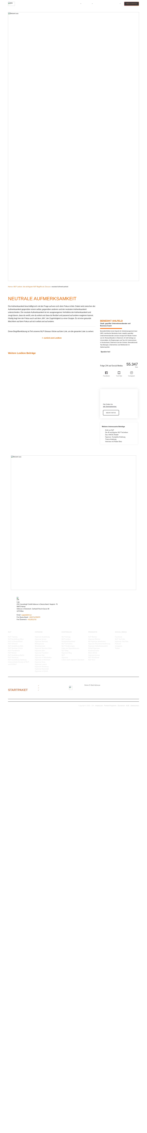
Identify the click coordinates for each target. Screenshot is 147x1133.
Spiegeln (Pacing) (16, 960)
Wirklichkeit (14, 1090)
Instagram (118, 646)
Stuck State (14, 976)
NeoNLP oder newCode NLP (19, 779)
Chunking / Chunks (16, 464)
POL (11, 857)
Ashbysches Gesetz (17, 404)
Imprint (12, 640)
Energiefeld (14, 516)
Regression (14, 917)
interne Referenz (15, 660)
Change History (15, 459)
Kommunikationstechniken (19, 681)
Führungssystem (15, 564)
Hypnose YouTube (121, 641)
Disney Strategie (15, 489)
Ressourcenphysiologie (17, 926)
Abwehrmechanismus (17, 365)
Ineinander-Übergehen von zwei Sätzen (23, 647)
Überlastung (14, 1100)
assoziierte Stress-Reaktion (19, 409)
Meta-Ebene (14, 740)
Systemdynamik (15, 997)
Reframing (13, 914)
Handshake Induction (17, 603)
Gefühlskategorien (16, 571)
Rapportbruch (14, 896)
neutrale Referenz (16, 809)
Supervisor (13, 985)
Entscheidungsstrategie (18, 521)
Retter (12, 928)
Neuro (12, 784)
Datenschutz (135, 705)
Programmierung (15, 882)
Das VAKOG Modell (111, 435)
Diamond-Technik (16, 482)
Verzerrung (13, 1061)
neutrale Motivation (16, 804)
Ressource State (15, 921)
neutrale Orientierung (17, 807)
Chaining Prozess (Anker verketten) (22, 457)
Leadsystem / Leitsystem (18, 711)
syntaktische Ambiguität (18, 990)
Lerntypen (13, 717)
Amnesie (13, 379)
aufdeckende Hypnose (17, 413)
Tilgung (12, 1010)
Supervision (14, 983)
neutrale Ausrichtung (17, 800)
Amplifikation (14, 381)
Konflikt (12, 690)
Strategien (13, 967)
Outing (12, 846)
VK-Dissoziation (15, 1065)
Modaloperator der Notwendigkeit (21, 766)
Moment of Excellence (17, 772)
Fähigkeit (13, 566)
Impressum (99, 705)
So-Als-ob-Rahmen (16, 955)
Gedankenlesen (15, 569)
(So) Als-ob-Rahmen (16, 361)
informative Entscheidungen (19, 649)
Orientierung (14, 841)
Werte (12, 1084)
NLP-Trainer (14, 825)
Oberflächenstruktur (16, 834)
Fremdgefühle (14, 553)
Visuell (12, 1063)
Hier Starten (131, 4)
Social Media (121, 632)
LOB (11, 722)
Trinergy (13, 1024)
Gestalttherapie (15, 582)
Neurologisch (14, 788)
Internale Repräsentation (18, 658)
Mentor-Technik (15, 736)
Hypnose (13, 624)
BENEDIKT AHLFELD (111, 321)
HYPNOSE (87, 4)
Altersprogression (16, 372)
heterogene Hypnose (17, 605)
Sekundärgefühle (15, 937)
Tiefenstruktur (14, 1008)
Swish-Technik (15, 988)
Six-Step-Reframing (16, 951)
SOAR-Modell (14, 958)
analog (12, 386)
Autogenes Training (16, 431)
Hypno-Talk (14, 612)
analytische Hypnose (17, 390)
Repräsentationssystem (18, 919)
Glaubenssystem (15, 589)
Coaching (13, 466)
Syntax (12, 992)
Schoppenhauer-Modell (17, 935)
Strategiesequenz (16, 969)
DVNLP (12, 505)
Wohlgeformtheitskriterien (18, 1093)
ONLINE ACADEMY (101, 4)
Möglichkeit (14, 777)
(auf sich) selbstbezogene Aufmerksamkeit (24, 358)
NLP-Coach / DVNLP (17, 818)
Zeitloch (12, 1109)
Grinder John (14, 596)
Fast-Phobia (14, 532)
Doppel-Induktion (15, 496)
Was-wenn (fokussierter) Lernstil (20, 1079)
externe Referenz (15, 525)
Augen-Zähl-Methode (17, 418)
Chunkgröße (14, 461)
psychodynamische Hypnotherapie (21, 887)
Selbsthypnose (15, 939)
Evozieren (13, 523)
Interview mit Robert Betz (113, 441)
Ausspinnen (14, 429)
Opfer (12, 839)
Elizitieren (13, 512)
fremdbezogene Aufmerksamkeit (21, 550)
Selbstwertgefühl (15, 942)
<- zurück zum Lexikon (52, 338)
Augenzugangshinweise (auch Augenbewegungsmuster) (28, 422)
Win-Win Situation (16, 1088)
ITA (11, 669)
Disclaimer (121, 705)
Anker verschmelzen (17, 397)
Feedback (13, 534)
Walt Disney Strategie (17, 1072)
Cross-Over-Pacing (16, 473)
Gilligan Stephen (15, 585)
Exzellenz (13, 528)
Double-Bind (14, 498)
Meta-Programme (16, 745)
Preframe (13, 871)
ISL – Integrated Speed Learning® (21, 667)
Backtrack (13, 441)
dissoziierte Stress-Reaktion (19, 493)
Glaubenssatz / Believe (18, 587)
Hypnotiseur (14, 633)
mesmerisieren (15, 738)
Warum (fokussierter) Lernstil (19, 1074)
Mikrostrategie (15, 752)
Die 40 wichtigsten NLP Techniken (116, 432)
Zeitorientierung (15, 1111)
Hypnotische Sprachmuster (19, 631)
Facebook (118, 637)
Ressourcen (14, 923)
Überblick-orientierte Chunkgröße (21, 1097)
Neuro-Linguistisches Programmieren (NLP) (24, 786)
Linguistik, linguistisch (17, 720)
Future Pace (14, 560)
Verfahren (13, 1047)
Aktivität (13, 370)
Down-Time (14, 500)
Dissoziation (14, 491)
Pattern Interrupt (15, 852)
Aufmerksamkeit (15, 415)
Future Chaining (15, 557)
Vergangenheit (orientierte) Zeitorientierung (24, 1049)
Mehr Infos (111, 412)
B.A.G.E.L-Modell (16, 438)
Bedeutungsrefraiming (17, 445)
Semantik (13, 944)
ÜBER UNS (115, 4)
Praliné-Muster (15, 866)
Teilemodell (14, 1004)
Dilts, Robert (14, 484)
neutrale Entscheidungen (18, 802)
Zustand (13, 1118)
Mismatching (14, 756)
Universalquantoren (16, 1036)
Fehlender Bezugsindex (18, 539)
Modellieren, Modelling (17, 770)
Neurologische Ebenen (17, 791)
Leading (12, 708)
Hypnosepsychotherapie (18, 626)
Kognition (13, 679)
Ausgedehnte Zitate (16, 425)
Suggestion (14, 981)
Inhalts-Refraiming (16, 651)
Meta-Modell (14, 743)
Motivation (13, 775)
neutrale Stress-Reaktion (18, 811)
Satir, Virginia (14, 933)
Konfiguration (14, 688)
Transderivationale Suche (18, 1017)
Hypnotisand (14, 628)
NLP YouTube (120, 639)
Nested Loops (14, 782)
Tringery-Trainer (15, 1026)
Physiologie (14, 855)
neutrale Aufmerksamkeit (18, 798)
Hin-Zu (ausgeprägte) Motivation (20, 608)
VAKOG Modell (15, 1042)
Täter (12, 1029)
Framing (13, 548)
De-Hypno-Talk (15, 477)
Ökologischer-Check (17, 1120)
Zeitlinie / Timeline (16, 1106)
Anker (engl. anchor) (17, 393)
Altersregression (15, 374)
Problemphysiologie (16, 880)
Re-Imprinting (14, 898)
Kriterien (13, 697)
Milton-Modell (14, 754)
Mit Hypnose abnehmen (97, 641)
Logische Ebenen (16, 724)
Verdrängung (14, 1045)
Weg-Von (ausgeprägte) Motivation (21, 1081)
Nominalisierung (15, 827)
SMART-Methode (15, 953)
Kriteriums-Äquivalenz (17, 699)
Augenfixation (14, 420)
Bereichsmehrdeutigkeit (18, 447)
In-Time (12, 642)
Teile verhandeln (15, 1001)
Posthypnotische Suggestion (19, 862)
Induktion (13, 644)
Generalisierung (15, 578)
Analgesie (13, 383)
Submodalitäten (15, 978)
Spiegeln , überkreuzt (17, 962)
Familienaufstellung (16, 530)
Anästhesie (14, 402)
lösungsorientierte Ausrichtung (20, 727)
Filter (11, 541)
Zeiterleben (13, 1102)
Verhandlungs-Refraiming (18, 1054)
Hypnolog (13, 621)
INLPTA (12, 653)
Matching (13, 731)
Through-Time (14, 1006)
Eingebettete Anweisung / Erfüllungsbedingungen (26, 507)
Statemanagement (16, 965)
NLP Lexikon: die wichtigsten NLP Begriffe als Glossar (32, 287)
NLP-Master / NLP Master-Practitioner (22, 820)
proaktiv (12, 875)
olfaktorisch (14, 836)
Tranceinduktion (15, 1015)
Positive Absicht (15, 859)
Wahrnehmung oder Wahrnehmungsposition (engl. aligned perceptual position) (36, 1068)
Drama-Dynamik (15, 502)
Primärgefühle (14, 873)
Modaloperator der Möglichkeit (20, 763)
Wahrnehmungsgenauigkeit (19, 1070)
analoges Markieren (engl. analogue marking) (25, 388)
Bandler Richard (15, 443)
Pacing (12, 848)
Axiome (12, 436)
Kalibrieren (13, 672)
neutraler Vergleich (16, 814)
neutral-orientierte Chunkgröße (20, 793)
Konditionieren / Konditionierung (20, 685)
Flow (11, 544)
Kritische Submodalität (17, 701)
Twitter (117, 648)
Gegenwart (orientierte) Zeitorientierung (23, 573)
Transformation (15, 1020)
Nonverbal (13, 830)
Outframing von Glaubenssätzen (21, 843)
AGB (127, 705)
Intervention (14, 663)
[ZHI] (11, 5)
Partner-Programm (110, 705)
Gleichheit (13, 592)
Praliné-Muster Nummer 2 (18, 869)
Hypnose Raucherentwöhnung (99, 644)
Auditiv (12, 411)
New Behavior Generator (18, 816)
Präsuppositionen (16, 885)
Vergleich (13, 1052)
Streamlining (14, 971)
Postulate (13, 864)
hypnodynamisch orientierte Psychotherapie (24, 619)
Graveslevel (14, 594)
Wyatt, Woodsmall (16, 1095)
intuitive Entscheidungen (18, 665)
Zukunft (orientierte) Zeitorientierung (22, 1116)
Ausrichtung (14, 427)
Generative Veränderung (18, 580)
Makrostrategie (15, 729)
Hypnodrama (14, 617)
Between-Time (15, 450)
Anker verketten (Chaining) (19, 395)
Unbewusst (13, 1033)
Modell (12, 768)
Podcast (118, 644)
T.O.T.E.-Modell (15, 999)
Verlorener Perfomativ (17, 1056)
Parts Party (14, 850)
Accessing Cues (15, 367)
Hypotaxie (13, 635)
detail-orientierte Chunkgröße (19, 480)
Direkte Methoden (16, 486)
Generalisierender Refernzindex (20, 576)
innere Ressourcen (16, 656)
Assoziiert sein (15, 406)
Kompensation (15, 683)
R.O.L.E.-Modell (15, 889)
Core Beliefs (14, 468)
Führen (12, 562)
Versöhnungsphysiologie (18, 1058)
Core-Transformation (17, 470)
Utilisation (13, 1040)
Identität (13, 637)
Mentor (12, 734)
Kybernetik (13, 704)
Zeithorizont (14, 1104)
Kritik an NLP (109, 430)
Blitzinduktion (14, 452)
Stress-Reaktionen (16, 974)
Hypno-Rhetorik (15, 610)
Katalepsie (13, 674)
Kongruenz (13, 692)
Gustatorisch (14, 601)
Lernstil (12, 715)
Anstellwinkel (14, 399)
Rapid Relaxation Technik (18, 891)
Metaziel (13, 750)
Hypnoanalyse (15, 615)
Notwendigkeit (14, 832)
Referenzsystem (15, 910)
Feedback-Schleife (16, 537)
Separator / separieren (17, 946)
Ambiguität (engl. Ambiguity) (19, 377)
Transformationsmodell (17, 1022)
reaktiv (12, 903)
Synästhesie (14, 994)
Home (10, 287)
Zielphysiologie (15, 1113)
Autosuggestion (15, 434)
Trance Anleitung (110, 439)
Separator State (15, 949)
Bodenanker (14, 454)
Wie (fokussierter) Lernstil (18, 1086)
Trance (12, 1013)
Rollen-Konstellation (16, 930)
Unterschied (14, 1038)
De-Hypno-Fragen (16, 475)
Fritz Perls (13, 555)
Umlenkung (14, 1031)
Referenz (13, 907)
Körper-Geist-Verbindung (18, 706)
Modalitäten (14, 759)
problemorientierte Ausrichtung (20, 878)
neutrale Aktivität (15, 795)
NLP (78, 4)
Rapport (12, 894)
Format (12, 546)
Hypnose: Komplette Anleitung (115, 437)
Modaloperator (15, 761)
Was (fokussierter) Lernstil (19, 1077)
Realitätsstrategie (16, 905)
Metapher (13, 747)
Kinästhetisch (14, 676)
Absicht (12, 363)
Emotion (13, 514)
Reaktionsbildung (15, 901)
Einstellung (13, 509)
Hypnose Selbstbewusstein (98, 646)
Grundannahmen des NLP (18, 599)
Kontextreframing (15, 695)
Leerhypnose (14, 713)
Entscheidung (14, 518)
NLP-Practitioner (15, 823)
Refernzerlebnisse (16, 912)
